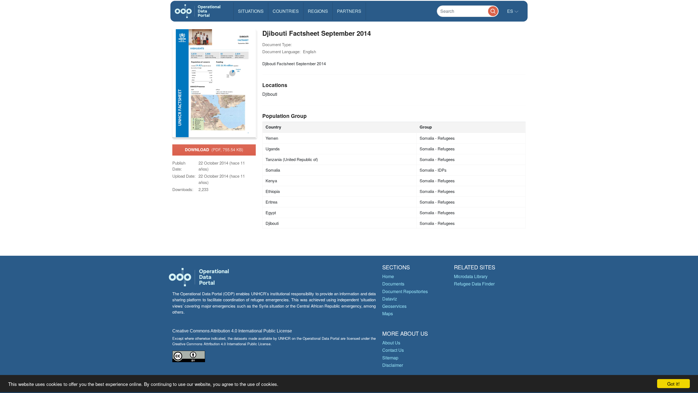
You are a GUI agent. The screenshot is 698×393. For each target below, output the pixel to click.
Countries (286, 11)
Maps (387, 313)
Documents (393, 284)
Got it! (673, 383)
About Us (391, 343)
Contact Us (393, 350)
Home (388, 276)
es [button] (510, 11)
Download (214, 150)
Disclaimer (392, 365)
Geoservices (394, 306)
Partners (349, 11)
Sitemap (390, 358)
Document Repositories (405, 291)
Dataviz (389, 299)
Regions (318, 11)
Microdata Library (471, 276)
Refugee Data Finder (474, 284)
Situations (251, 11)
